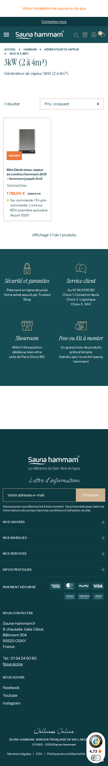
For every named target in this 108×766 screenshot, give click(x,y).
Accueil (10, 49)
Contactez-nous (54, 21)
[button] (76, 34)
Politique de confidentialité (66, 754)
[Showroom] (85, 34)
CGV (39, 754)
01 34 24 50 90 (24, 658)
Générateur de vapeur (61, 49)
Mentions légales (19, 754)
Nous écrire (13, 664)
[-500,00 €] (27, 141)
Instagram (11, 703)
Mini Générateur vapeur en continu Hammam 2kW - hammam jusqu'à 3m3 (27, 174)
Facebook (11, 687)
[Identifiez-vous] (93, 34)
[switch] (96, 758)
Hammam (30, 49)
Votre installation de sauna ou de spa (54, 8)
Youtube (10, 695)
